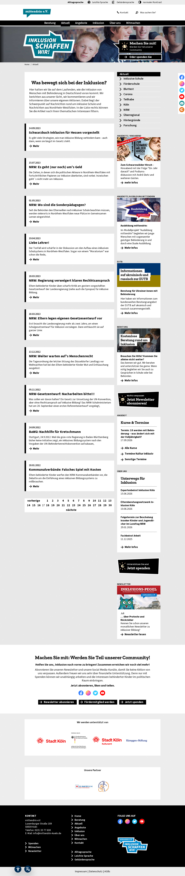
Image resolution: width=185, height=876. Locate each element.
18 (47, 505)
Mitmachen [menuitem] (133, 23)
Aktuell (35, 64)
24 (79, 505)
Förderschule (131, 84)
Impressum (81, 871)
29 (105, 505)
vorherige (33, 501)
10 (94, 501)
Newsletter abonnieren (59, 702)
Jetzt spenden (134, 702)
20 (58, 505)
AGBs (107, 871)
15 (33, 505)
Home (27, 64)
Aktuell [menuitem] (65, 23)
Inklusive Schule (133, 79)
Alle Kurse (131, 448)
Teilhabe (128, 99)
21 (63, 505)
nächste (71, 510)
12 (104, 501)
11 (99, 501)
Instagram (89, 693)
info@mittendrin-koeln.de (47, 833)
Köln (126, 105)
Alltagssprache (75, 2)
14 (28, 505)
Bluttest (128, 89)
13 (110, 501)
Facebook (81, 693)
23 (73, 505)
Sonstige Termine (136, 459)
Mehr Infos (131, 547)
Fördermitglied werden (99, 702)
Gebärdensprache (125, 2)
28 (99, 505)
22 (68, 505)
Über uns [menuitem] (115, 23)
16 (39, 505)
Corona (127, 94)
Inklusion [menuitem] (98, 23)
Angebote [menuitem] (81, 23)
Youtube (103, 693)
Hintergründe (131, 120)
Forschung (130, 125)
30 (110, 505)
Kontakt (124, 12)
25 (84, 505)
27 (94, 505)
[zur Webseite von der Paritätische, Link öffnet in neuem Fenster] (83, 786)
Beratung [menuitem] (50, 23)
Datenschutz (95, 871)
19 (52, 505)
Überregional (131, 115)
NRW (126, 110)
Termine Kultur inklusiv (139, 453)
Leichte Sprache (100, 2)
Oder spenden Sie (141, 57)
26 (89, 505)
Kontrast (152, 2)
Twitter (96, 693)
